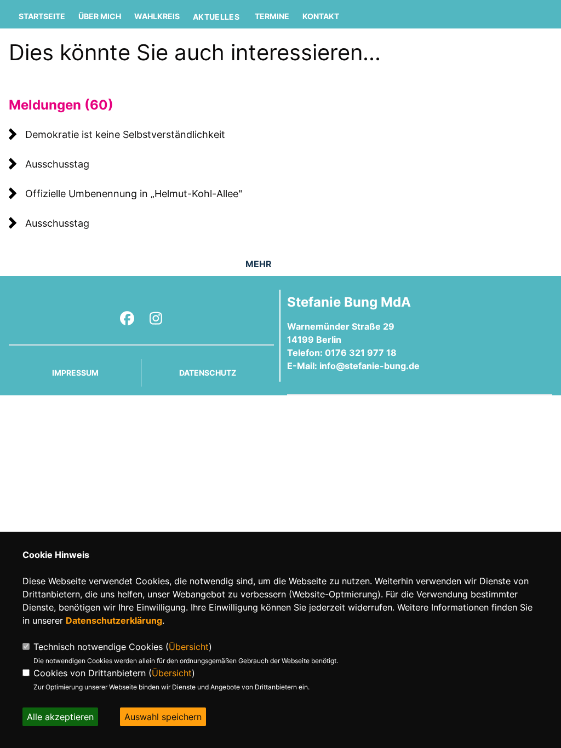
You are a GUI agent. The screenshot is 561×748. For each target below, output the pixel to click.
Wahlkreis (157, 16)
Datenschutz (207, 372)
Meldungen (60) (61, 105)
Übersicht (189, 646)
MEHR (258, 263)
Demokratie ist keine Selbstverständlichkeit (125, 134)
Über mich (99, 16)
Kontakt (320, 16)
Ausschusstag (57, 164)
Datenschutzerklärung (114, 620)
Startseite (42, 16)
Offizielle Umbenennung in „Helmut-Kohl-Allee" (133, 193)
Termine (272, 16)
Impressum (75, 372)
